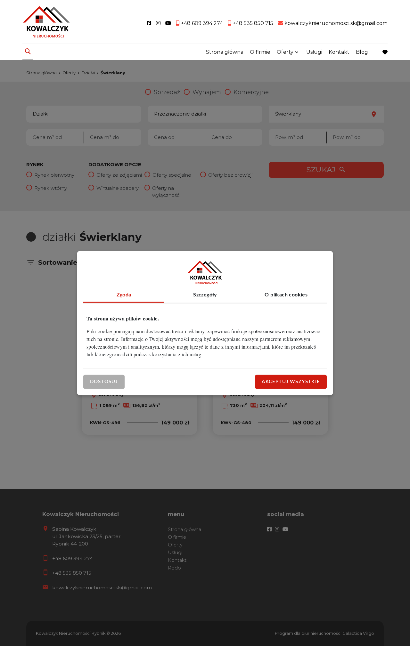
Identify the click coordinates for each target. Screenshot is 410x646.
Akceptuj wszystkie (291, 381)
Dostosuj (104, 381)
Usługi (314, 52)
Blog (362, 52)
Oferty (285, 52)
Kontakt (339, 52)
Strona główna (224, 52)
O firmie (260, 52)
